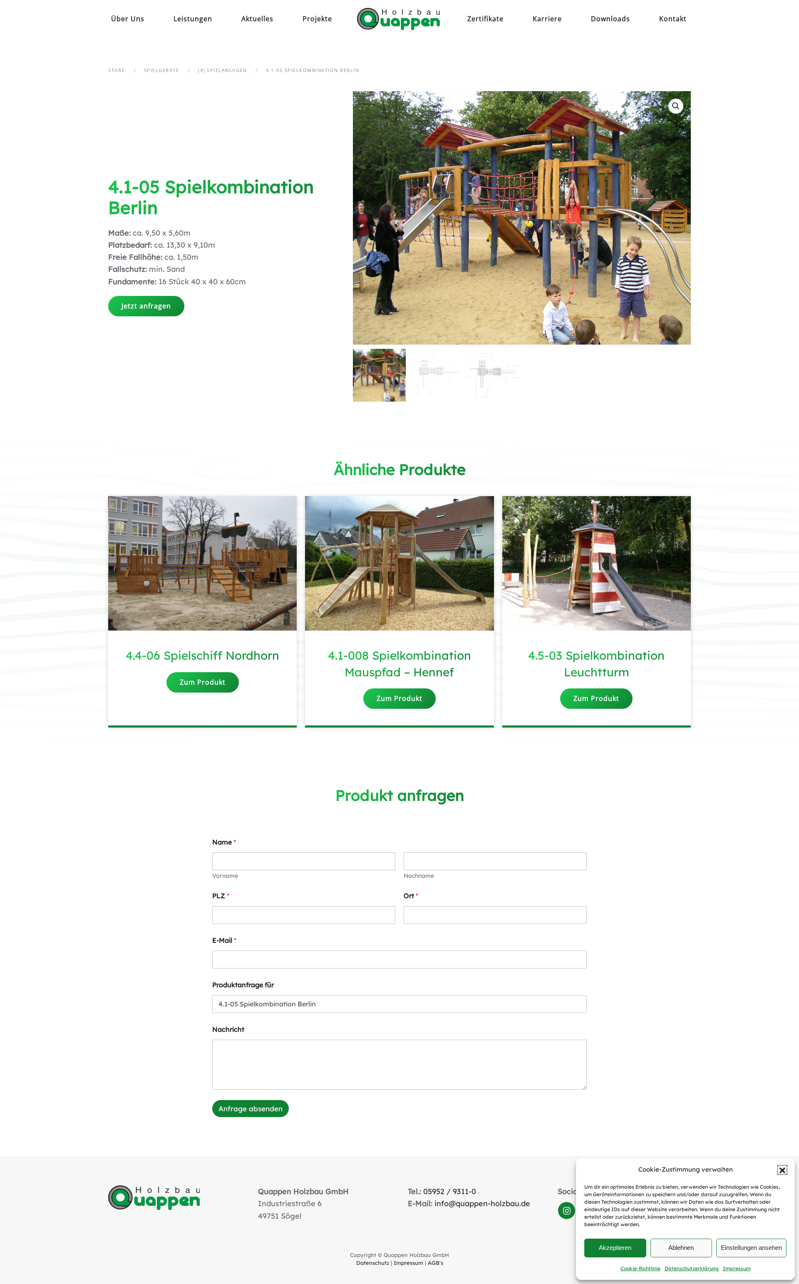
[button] (782, 1170)
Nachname (419, 875)
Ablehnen (681, 1247)
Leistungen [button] (193, 18)
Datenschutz (372, 1262)
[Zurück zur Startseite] (400, 18)
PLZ (220, 896)
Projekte (317, 18)
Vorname (225, 875)
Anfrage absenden (250, 1108)
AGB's (435, 1262)
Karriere (547, 18)
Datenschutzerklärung (692, 1268)
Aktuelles (257, 18)
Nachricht (228, 1029)
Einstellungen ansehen (751, 1247)
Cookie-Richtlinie (640, 1268)
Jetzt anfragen (146, 305)
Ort (411, 896)
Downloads (610, 18)
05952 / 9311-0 (449, 1191)
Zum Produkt (203, 682)
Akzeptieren (615, 1247)
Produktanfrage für (243, 985)
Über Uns (127, 18)
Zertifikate (485, 18)
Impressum (737, 1268)
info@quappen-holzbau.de (482, 1203)
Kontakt (673, 18)
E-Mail (224, 940)
